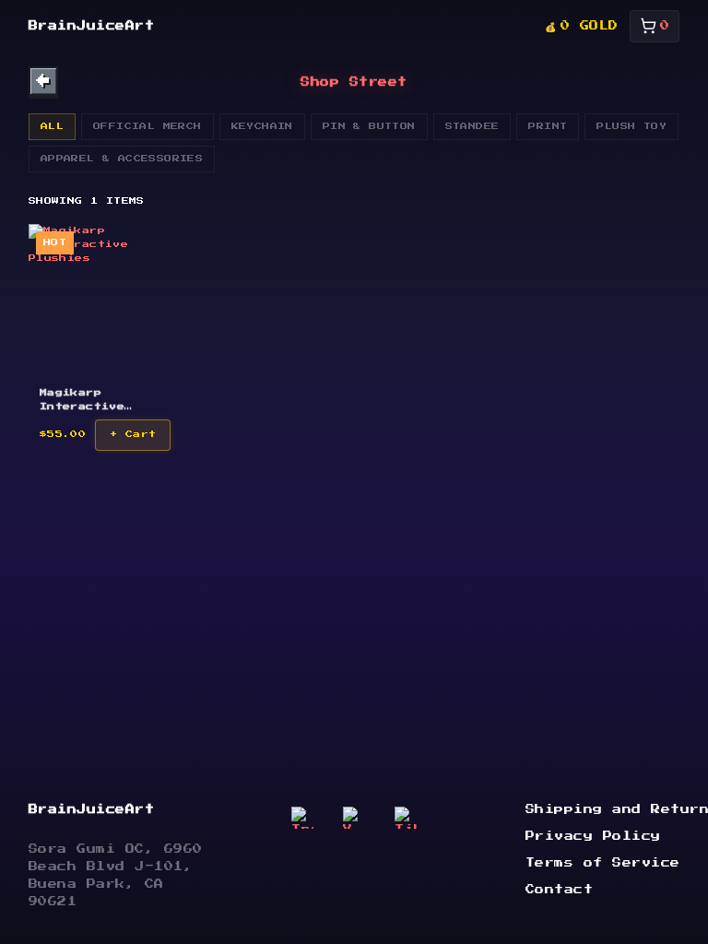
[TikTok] (405, 817)
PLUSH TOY (631, 126)
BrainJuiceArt (92, 25)
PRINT (547, 126)
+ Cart (133, 434)
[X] (354, 817)
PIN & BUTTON (369, 126)
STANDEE (472, 126)
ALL (52, 126)
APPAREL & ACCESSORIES (122, 158)
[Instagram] (302, 817)
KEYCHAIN (262, 126)
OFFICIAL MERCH (147, 126)
